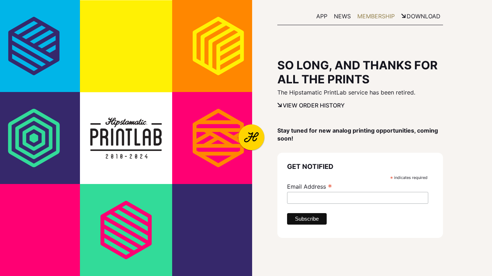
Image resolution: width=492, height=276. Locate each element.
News (342, 16)
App (321, 16)
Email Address (309, 186)
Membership (376, 16)
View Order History (314, 105)
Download (423, 16)
